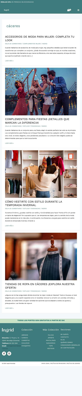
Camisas (25, 338)
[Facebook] (4, 354)
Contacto (65, 337)
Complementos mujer (32, 44)
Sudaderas (50, 343)
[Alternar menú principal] (78, 10)
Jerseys (51, 338)
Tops (51, 346)
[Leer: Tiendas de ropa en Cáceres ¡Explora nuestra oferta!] (41, 256)
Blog (63, 340)
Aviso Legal (45, 363)
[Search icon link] (73, 10)
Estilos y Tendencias (31, 126)
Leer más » (9, 60)
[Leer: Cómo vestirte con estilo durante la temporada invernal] (41, 174)
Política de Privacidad (58, 363)
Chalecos (25, 343)
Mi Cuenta (64, 334)
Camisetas (26, 340)
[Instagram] (9, 354)
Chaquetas (26, 346)
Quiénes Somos (67, 342)
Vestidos (50, 348)
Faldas (51, 335)
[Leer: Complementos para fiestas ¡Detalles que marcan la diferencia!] (41, 91)
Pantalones (51, 340)
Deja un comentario (13, 44)
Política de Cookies (73, 363)
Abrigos (25, 335)
